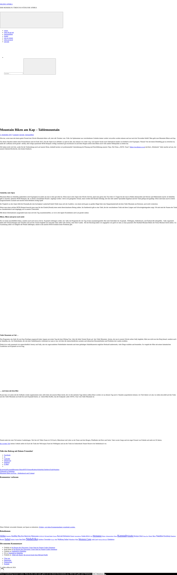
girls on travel (8, 40)
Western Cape (85, 539)
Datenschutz (8, 562)
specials (6, 42)
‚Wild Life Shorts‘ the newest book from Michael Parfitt (30, 555)
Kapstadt (10, 469)
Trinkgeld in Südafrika (7, 471)
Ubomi (52, 539)
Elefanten (66, 536)
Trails (51, 469)
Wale (56, 539)
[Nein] (105, 574)
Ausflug (14, 536)
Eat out (60, 536)
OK (94, 574)
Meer (154, 536)
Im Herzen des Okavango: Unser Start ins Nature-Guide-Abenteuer (33, 547)
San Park (22, 539)
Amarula (8, 536)
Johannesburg (110, 536)
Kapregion (3, 469)
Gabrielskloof (78, 536)
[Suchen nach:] (13, 73)
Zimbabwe (110, 539)
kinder (6, 36)
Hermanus (97, 536)
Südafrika (40, 469)
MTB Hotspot (27, 469)
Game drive (85, 536)
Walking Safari (63, 539)
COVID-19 (41, 536)
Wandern (56, 469)
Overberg (166, 536)
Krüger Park (138, 536)
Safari (7, 539)
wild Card (95, 539)
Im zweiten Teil (5, 443)
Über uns (7, 558)
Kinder (130, 536)
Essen (72, 536)
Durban (55, 536)
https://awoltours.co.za (137, 147)
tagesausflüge (8, 34)
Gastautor (16, 135)
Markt (150, 536)
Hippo (104, 536)
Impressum (7, 560)
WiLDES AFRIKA (6, 4)
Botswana (35, 536)
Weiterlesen (100, 574)
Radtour (34, 469)
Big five (21, 536)
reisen (6, 30)
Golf (91, 536)
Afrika (3, 536)
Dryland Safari (49, 536)
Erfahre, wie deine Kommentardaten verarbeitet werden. (57, 527)
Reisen (2, 539)
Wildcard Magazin (102, 539)
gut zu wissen (8, 38)
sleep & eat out (9, 32)
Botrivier (27, 536)
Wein (76, 539)
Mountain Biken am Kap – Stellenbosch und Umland (17, 473)
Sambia (17, 539)
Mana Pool (145, 536)
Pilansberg (173, 536)
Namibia (159, 536)
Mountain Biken (18, 469)
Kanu (115, 536)
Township (47, 539)
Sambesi (13, 539)
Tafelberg (47, 469)
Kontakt (6, 564)
